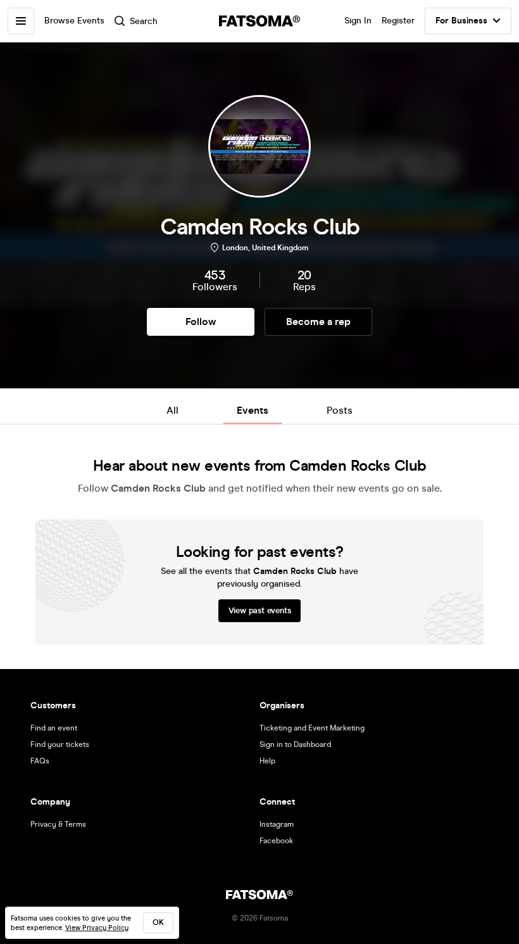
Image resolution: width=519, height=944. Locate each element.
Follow (200, 322)
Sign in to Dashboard (295, 744)
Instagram (277, 824)
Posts (340, 410)
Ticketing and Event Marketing (312, 728)
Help (267, 760)
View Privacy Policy (96, 928)
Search (144, 21)
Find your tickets (59, 744)
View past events (259, 611)
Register (398, 20)
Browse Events (74, 20)
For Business (461, 20)
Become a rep (318, 322)
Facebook (276, 840)
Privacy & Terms (58, 824)
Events (252, 410)
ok (158, 922)
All (172, 410)
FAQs (39, 760)
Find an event (53, 728)
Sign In (358, 20)
